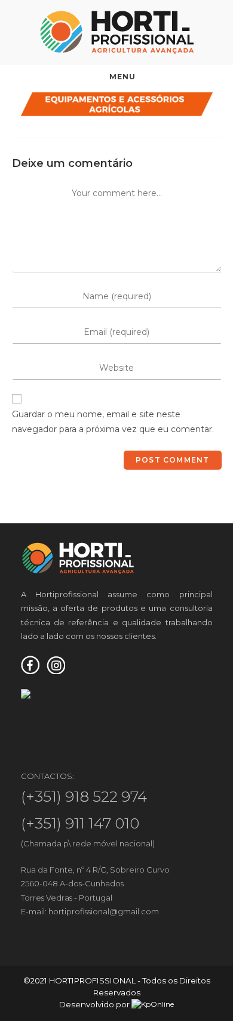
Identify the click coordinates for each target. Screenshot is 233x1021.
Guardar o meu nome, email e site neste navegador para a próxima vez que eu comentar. (113, 422)
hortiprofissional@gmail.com (103, 911)
